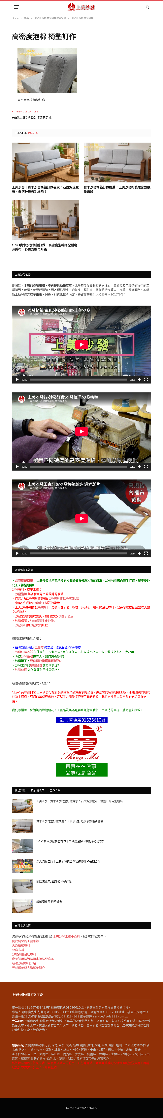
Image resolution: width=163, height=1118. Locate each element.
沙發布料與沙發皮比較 (64, 598)
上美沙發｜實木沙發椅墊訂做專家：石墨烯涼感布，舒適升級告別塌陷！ (45, 190)
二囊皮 (39, 647)
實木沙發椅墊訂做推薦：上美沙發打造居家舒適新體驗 (117, 190)
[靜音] (140, 380)
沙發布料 (42, 607)
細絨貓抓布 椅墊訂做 (49, 902)
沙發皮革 (39, 603)
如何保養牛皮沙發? (42, 621)
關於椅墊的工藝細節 (25, 941)
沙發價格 (27, 656)
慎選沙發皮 (65, 616)
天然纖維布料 (21, 945)
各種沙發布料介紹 (24, 963)
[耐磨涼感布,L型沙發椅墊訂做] (22, 886)
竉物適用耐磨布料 (24, 954)
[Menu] (16, 7)
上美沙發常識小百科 (66, 936)
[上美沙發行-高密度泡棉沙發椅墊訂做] (81, 7)
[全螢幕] (146, 380)
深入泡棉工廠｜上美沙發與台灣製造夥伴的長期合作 (68, 862)
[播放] (17, 380)
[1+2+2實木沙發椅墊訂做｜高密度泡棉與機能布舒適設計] (22, 846)
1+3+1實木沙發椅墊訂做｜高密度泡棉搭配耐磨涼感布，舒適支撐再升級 (44, 248)
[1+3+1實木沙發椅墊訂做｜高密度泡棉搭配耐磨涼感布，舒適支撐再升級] (45, 220)
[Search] (147, 7)
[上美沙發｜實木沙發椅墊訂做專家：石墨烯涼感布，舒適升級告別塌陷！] (45, 163)
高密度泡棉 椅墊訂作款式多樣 (31, 117)
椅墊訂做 (20, 790)
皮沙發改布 (37, 790)
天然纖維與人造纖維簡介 (28, 968)
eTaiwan (80, 1107)
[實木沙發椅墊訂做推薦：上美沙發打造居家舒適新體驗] (117, 163)
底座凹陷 (36, 665)
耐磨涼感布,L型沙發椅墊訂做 (54, 882)
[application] (81, 345)
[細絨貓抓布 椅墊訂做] (22, 906)
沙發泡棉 (21, 594)
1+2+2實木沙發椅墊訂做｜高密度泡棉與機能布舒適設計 (70, 842)
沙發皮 (34, 625)
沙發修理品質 (24, 652)
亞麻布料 (18, 950)
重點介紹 (55, 790)
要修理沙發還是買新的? (45, 661)
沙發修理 (21, 670)
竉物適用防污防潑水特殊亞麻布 (33, 959)
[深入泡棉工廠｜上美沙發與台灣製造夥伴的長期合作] (22, 866)
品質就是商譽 (24, 580)
